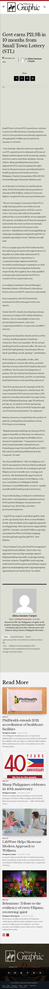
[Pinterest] (27, 78)
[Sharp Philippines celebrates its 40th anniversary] (24, 764)
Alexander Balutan (17, 637)
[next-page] (7, 934)
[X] (21, 78)
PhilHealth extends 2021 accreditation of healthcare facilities (22, 724)
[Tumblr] (34, 973)
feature (28, 637)
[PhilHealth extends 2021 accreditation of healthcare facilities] (24, 700)
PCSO (5, 646)
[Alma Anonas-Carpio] (22, 59)
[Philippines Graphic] (23, 7)
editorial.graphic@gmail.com (29, 967)
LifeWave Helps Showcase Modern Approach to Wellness (21, 846)
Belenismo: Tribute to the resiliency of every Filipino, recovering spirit (23, 908)
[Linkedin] (21, 973)
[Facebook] (16, 78)
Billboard (5, 717)
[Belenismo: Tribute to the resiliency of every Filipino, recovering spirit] (24, 883)
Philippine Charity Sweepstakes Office (22, 646)
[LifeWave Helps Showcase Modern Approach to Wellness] (24, 822)
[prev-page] (3, 934)
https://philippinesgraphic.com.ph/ (24, 619)
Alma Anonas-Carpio (35, 59)
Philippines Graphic (9, 733)
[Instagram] (15, 973)
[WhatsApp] (32, 78)
